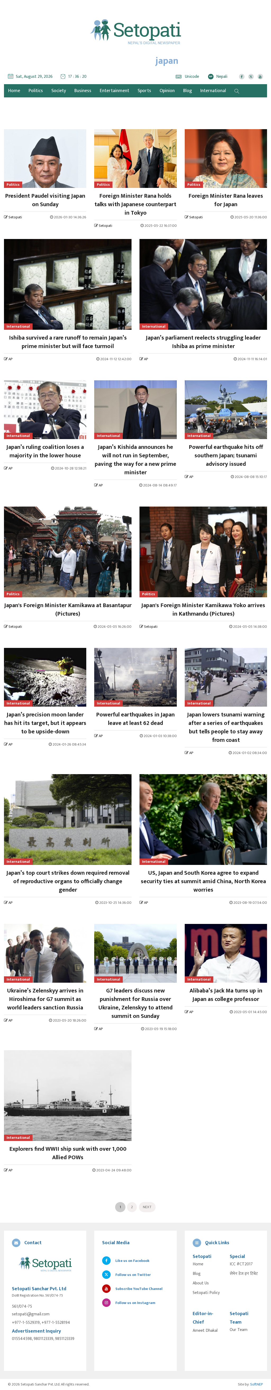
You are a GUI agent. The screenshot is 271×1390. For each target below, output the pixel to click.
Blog (187, 91)
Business (82, 91)
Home (198, 1264)
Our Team (238, 1329)
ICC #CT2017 (241, 1264)
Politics (36, 91)
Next (147, 1207)
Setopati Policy (206, 1292)
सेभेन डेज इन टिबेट (244, 1273)
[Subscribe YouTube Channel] (260, 76)
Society (58, 91)
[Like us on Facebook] (242, 76)
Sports (144, 91)
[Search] (236, 90)
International (213, 91)
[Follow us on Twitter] (251, 76)
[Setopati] (45, 1264)
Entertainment (114, 91)
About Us (201, 1283)
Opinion (167, 91)
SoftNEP (256, 1384)
